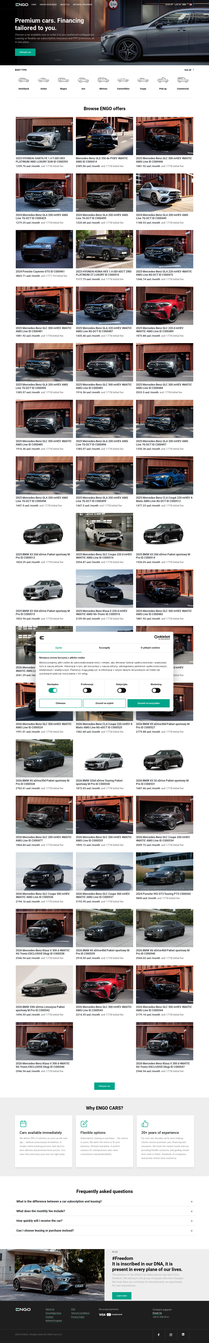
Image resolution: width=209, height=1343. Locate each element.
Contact (49, 1317)
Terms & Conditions (80, 1313)
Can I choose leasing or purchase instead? (45, 1230)
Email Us (157, 1313)
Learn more (122, 1296)
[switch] (87, 690)
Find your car (25, 52)
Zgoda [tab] (58, 647)
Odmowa (60, 703)
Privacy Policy (77, 1317)
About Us (64, 4)
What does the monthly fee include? (40, 1211)
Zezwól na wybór (104, 703)
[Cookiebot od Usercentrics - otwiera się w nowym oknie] (156, 637)
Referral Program (54, 1320)
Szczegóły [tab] (104, 647)
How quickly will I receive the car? (39, 1221)
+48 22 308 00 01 (161, 1317)
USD (184, 4)
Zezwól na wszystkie (149, 703)
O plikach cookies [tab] (150, 647)
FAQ (73, 1309)
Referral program (82, 4)
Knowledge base (48, 4)
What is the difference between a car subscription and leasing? (59, 1201)
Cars (33, 4)
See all (188, 70)
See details (44, 136)
